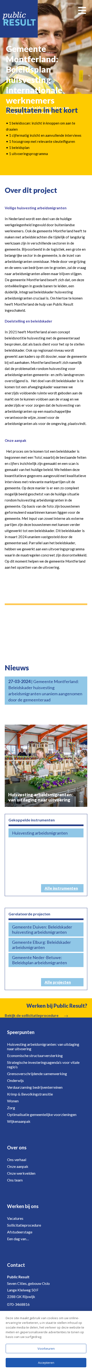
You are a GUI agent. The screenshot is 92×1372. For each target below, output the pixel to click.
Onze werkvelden (21, 1173)
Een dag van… (18, 1238)
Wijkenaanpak (18, 1121)
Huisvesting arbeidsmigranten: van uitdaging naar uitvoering (43, 1046)
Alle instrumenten (61, 888)
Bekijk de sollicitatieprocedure (32, 1015)
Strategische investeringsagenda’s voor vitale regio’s (43, 1064)
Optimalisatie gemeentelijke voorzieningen (41, 1114)
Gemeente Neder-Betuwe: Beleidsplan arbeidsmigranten (39, 960)
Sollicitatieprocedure (24, 1225)
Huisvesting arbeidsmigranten (40, 833)
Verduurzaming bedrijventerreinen (35, 1087)
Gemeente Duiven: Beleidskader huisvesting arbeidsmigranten (42, 929)
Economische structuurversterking (35, 1055)
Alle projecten (58, 982)
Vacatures (15, 1218)
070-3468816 (18, 1304)
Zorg (11, 1107)
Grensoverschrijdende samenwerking (37, 1073)
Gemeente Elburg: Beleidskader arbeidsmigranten (41, 945)
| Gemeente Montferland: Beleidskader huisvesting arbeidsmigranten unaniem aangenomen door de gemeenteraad (45, 690)
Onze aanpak (17, 1166)
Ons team (15, 1180)
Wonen (13, 1101)
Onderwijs (15, 1080)
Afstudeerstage (19, 1232)
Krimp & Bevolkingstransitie (30, 1094)
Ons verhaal (16, 1159)
